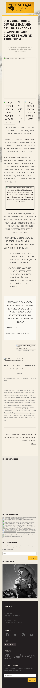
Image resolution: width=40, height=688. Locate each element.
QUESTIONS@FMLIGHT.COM (12, 616)
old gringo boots (27, 408)
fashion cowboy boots (12, 398)
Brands (21, 390)
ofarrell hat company (17, 408)
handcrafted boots (30, 400)
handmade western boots (23, 403)
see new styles (19, 413)
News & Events (28, 390)
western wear (12, 418)
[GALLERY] (20, 598)
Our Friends (11, 644)
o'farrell (9, 408)
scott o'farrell (24, 410)
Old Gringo (9, 139)
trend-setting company (26, 139)
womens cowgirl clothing (22, 418)
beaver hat (19, 393)
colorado (13, 395)
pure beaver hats (16, 410)
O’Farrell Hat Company (12, 157)
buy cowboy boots (27, 393)
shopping (25, 413)
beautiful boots (12, 393)
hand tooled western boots (18, 400)
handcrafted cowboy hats (10, 403)
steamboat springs (18, 415)
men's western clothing (26, 405)
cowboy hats (27, 395)
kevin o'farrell (15, 405)
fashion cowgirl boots (23, 398)
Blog (18, 390)
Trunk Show (27, 415)
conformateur (19, 395)
